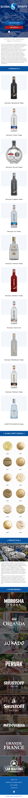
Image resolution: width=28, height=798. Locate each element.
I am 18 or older (14, 23)
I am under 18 (14, 27)
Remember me (15, 31)
